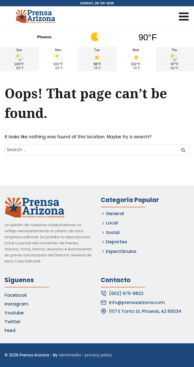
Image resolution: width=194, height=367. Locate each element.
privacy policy (98, 355)
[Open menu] (183, 16)
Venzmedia (70, 355)
